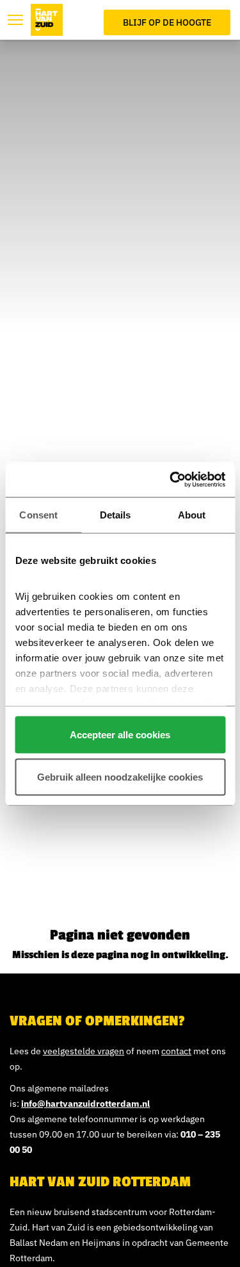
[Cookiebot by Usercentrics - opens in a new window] (170, 479)
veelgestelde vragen (83, 1051)
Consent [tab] (38, 514)
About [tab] (192, 514)
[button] (15, 19)
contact (176, 1051)
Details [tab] (115, 514)
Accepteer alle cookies (120, 734)
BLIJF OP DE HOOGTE (167, 22)
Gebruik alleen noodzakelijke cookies (120, 776)
